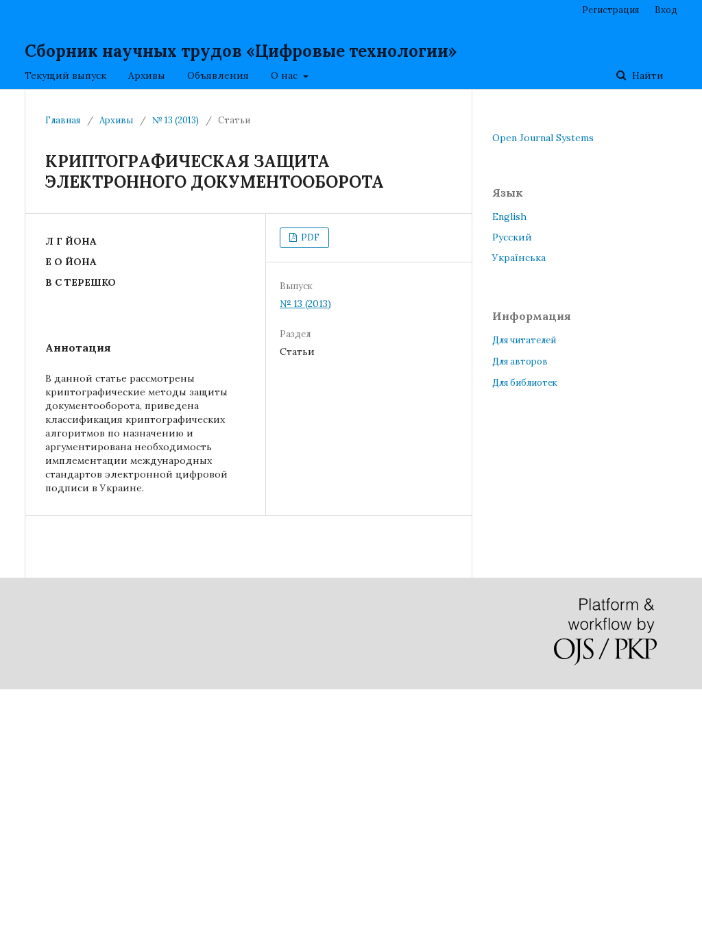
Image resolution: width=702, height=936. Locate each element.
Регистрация (610, 10)
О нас (285, 75)
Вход (666, 10)
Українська (519, 257)
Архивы (146, 75)
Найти (646, 75)
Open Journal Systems (543, 138)
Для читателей (524, 340)
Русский (512, 237)
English (509, 216)
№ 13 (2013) (175, 120)
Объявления (218, 75)
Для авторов (520, 361)
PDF (309, 237)
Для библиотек (524, 383)
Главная (62, 120)
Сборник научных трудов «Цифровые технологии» (241, 51)
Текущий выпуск (65, 75)
